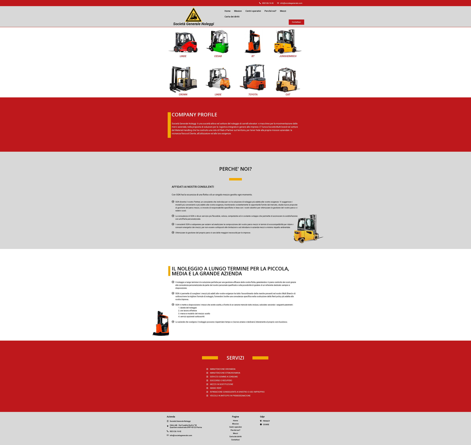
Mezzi (283, 11)
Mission (238, 11)
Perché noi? (270, 11)
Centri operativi (253, 11)
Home (227, 11)
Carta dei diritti (232, 16)
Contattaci (235, 440)
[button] (296, 22)
